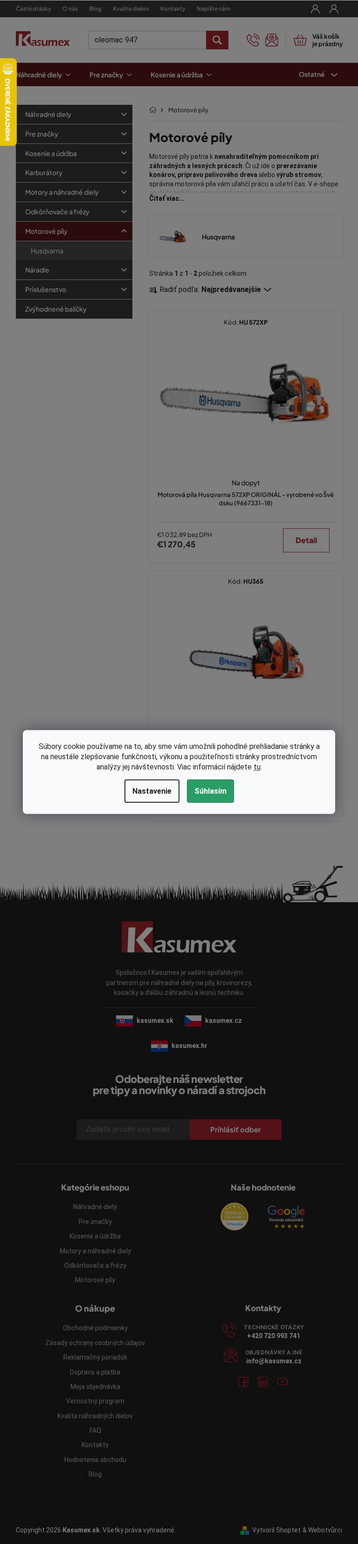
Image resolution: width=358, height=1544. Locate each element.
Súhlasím (210, 791)
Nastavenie (152, 791)
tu (257, 766)
